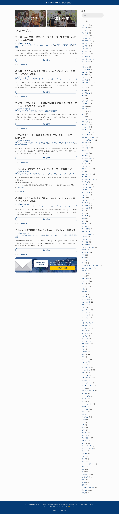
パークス (48, 79)
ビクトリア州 (86, 302)
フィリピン (52, 235)
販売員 (84, 493)
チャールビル (86, 229)
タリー (84, 218)
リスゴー (84, 433)
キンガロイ (85, 129)
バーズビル (85, 278)
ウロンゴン (85, 62)
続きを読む (46, 60)
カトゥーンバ (86, 103)
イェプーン (85, 33)
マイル (84, 388)
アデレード (85, 25)
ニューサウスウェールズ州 (90, 265)
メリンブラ (85, 414)
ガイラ (84, 95)
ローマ (84, 443)
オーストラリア (32, 79)
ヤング (72, 174)
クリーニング (86, 148)
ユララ (84, 430)
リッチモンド (86, 438)
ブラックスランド (87, 323)
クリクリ (84, 150)
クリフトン (85, 156)
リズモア (84, 435)
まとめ (17, 43)
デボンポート (86, 244)
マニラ (84, 401)
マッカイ (84, 393)
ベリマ (84, 357)
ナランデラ (41, 79)
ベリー (84, 354)
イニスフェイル (86, 38)
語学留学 (54, 111)
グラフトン (85, 145)
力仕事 (84, 459)
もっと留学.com (52, 3)
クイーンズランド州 (88, 140)
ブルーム (84, 331)
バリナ (84, 294)
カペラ (84, 114)
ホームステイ (48, 45)
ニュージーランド (87, 268)
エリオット (85, 77)
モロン (84, 422)
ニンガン (84, 271)
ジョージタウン (86, 187)
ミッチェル (85, 409)
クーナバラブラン (87, 132)
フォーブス (39, 45)
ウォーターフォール (88, 59)
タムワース (85, 216)
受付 (83, 466)
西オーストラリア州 (88, 487)
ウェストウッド (86, 48)
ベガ (83, 349)
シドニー (84, 184)
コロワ (84, 171)
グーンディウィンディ (89, 137)
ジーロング (85, 182)
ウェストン (85, 51)
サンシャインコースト (89, 179)
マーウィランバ (86, 383)
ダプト (84, 210)
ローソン (84, 440)
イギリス (25, 143)
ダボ (39, 174)
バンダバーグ (86, 299)
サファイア (85, 176)
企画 (83, 456)
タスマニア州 (86, 208)
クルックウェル (86, 158)
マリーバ (84, 406)
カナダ (51, 143)
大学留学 (58, 45)
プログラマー (86, 344)
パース (84, 276)
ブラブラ (84, 325)
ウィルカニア (86, 43)
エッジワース (86, 69)
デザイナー (85, 239)
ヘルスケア (85, 359)
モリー (67, 174)
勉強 (83, 461)
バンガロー (85, 297)
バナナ (84, 284)
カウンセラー (86, 101)
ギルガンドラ (86, 127)
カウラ (84, 98)
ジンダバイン (86, 192)
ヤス (83, 425)
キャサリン (85, 122)
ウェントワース (86, 56)
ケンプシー (85, 166)
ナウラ (84, 257)
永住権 (84, 482)
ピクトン (84, 305)
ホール (84, 372)
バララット (85, 291)
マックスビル (86, 396)
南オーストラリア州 (88, 464)
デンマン (84, 250)
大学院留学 (65, 45)
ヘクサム (84, 352)
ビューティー (86, 310)
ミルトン (84, 412)
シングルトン (86, 190)
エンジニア (85, 80)
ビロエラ (84, 312)
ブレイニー (85, 336)
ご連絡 (68, 506)
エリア (24, 45)
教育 (71, 45)
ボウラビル (85, 375)
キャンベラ (85, 124)
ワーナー (84, 451)
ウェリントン (86, 54)
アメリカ (18, 45)
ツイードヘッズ (86, 234)
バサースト (85, 281)
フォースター (86, 318)
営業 (83, 469)
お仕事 (29, 45)
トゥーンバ (44, 174)
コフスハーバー (86, 169)
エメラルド (85, 72)
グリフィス (85, 153)
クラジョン (85, 143)
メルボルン (71, 79)
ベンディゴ (85, 362)
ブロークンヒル (86, 341)
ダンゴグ (84, 226)
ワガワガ (84, 453)
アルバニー (85, 30)
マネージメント (86, 404)
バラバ (84, 289)
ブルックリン (86, 333)
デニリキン (85, 242)
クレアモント (86, 161)
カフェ (84, 111)
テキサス (84, 237)
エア (83, 64)
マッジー (84, 399)
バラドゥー (85, 286)
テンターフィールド (88, 247)
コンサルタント (86, 174)
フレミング (85, 338)
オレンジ (84, 88)
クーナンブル (86, 135)
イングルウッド (86, 41)
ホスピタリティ (86, 378)
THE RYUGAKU (24, 64)
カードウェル (86, 93)
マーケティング (67, 143)
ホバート (84, 380)
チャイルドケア (86, 231)
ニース (84, 263)
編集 (83, 485)
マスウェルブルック (88, 391)
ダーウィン (85, 203)
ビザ (33, 45)
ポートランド (86, 365)
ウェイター (85, 46)
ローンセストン (86, 446)
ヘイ (83, 346)
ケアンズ (84, 163)
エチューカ (85, 67)
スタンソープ (86, 195)
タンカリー (85, 224)
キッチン (84, 119)
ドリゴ (84, 255)
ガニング (84, 109)
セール (84, 197)
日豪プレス (23, 191)
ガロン (84, 116)
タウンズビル (86, 205)
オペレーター (86, 85)
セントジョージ (86, 200)
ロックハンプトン (87, 448)
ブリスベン (63, 79)
